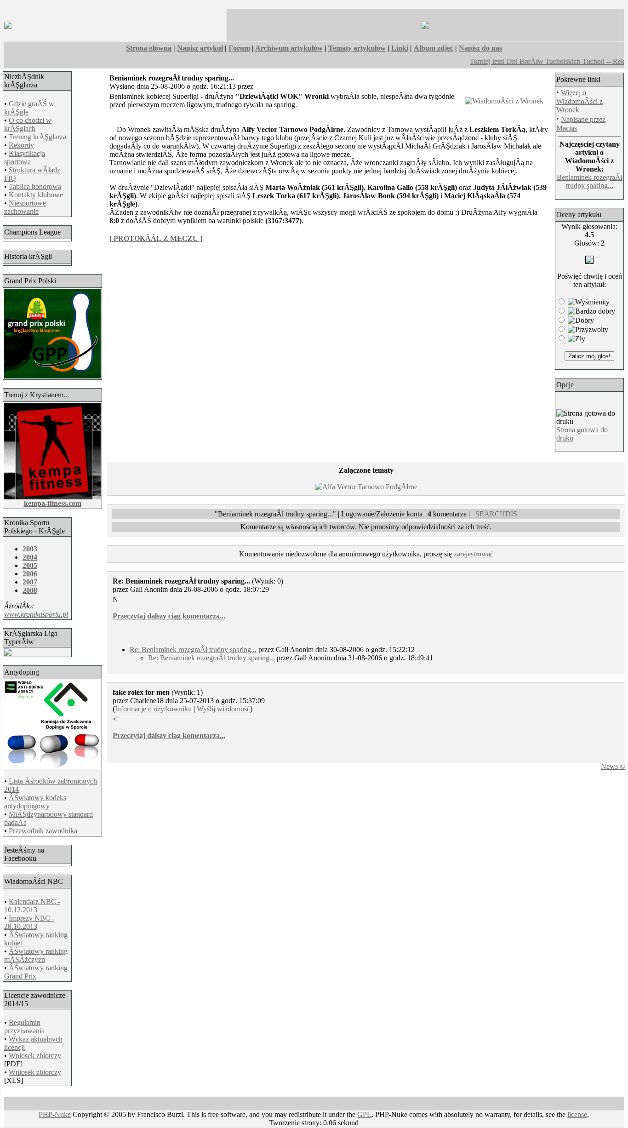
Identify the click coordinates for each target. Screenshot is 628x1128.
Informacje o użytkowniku (153, 709)
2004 (30, 557)
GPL (364, 1114)
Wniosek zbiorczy (35, 1055)
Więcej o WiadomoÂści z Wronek (579, 101)
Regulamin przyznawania (24, 1027)
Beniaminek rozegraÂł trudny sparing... (589, 181)
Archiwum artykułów (289, 48)
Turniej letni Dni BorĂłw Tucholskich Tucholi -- (531, 61)
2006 (30, 574)
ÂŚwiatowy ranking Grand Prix (36, 972)
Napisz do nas (480, 48)
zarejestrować (473, 554)
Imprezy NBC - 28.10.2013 (29, 922)
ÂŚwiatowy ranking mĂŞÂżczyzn (36, 955)
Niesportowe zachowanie (25, 207)
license (577, 1114)
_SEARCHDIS (494, 514)
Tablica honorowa (35, 186)
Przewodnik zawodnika (43, 831)
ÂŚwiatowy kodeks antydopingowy (35, 802)
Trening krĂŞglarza (37, 137)
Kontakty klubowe (36, 195)
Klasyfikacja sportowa (24, 157)
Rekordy (21, 145)
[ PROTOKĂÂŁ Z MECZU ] (155, 238)
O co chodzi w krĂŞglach (27, 124)
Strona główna (148, 48)
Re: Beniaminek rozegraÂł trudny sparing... (193, 649)
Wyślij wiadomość (223, 709)
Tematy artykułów (357, 48)
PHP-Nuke (55, 1114)
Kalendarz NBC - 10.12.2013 (32, 906)
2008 (30, 590)
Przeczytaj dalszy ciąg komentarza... (169, 616)
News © (613, 766)
